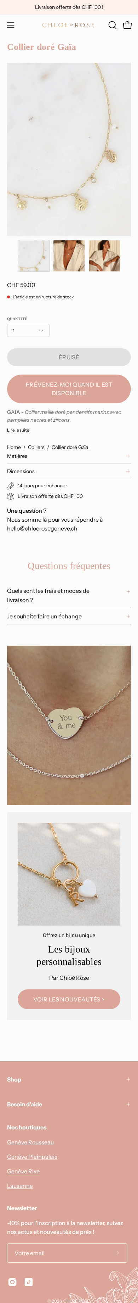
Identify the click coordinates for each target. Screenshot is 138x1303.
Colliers (36, 447)
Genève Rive (23, 1171)
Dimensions (21, 471)
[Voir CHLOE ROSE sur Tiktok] (28, 1282)
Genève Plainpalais (32, 1156)
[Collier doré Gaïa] (34, 256)
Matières (17, 456)
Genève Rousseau (30, 1142)
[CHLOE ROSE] (69, 25)
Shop (14, 1079)
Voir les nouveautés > (69, 999)
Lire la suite (18, 430)
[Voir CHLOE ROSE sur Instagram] (12, 1282)
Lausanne (20, 1185)
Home (14, 447)
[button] (112, 25)
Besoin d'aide (24, 1104)
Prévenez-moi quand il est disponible (69, 389)
